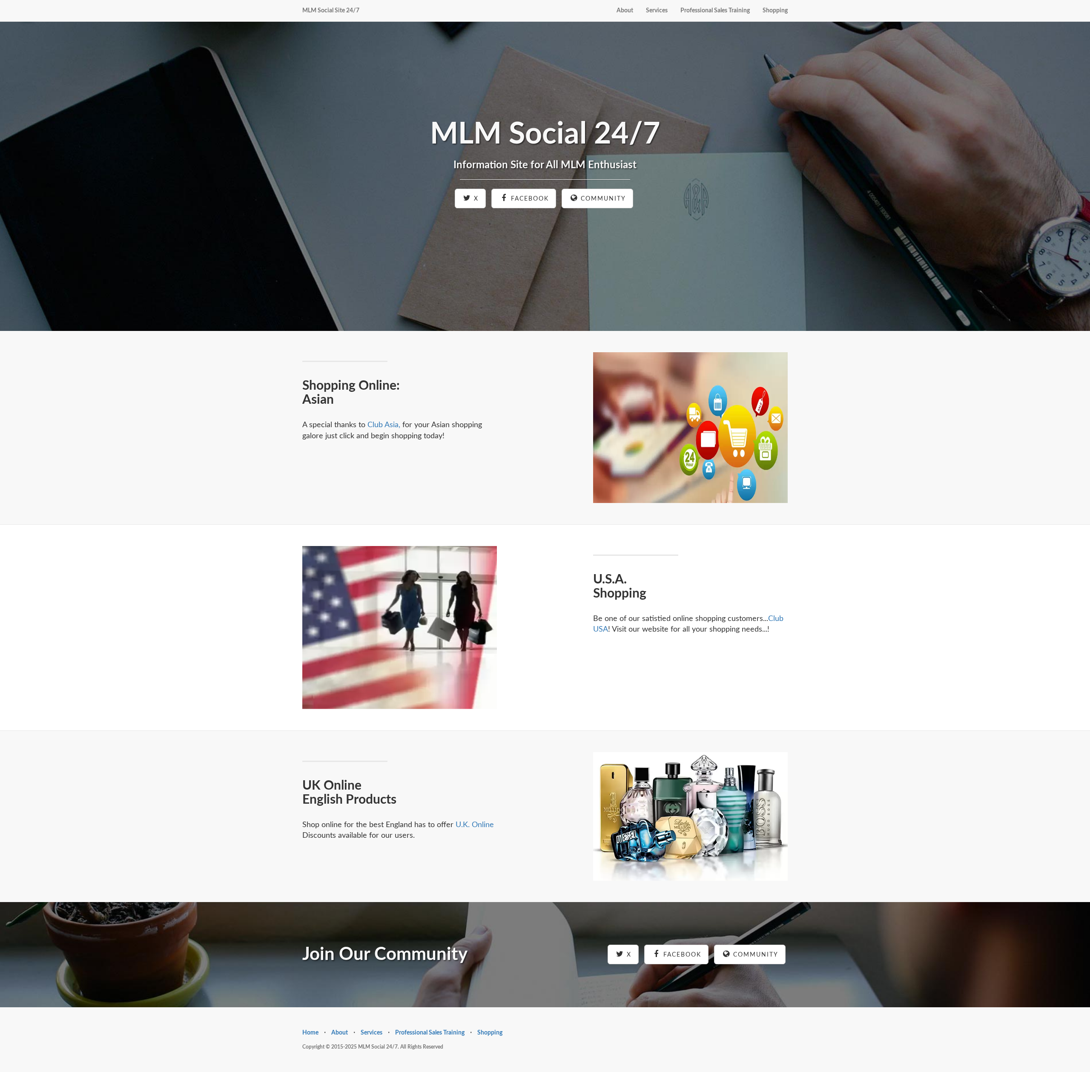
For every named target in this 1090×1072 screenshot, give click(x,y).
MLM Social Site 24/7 (330, 11)
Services (657, 11)
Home (310, 1033)
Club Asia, (383, 425)
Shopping (775, 11)
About (625, 11)
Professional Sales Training (715, 11)
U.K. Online (475, 825)
